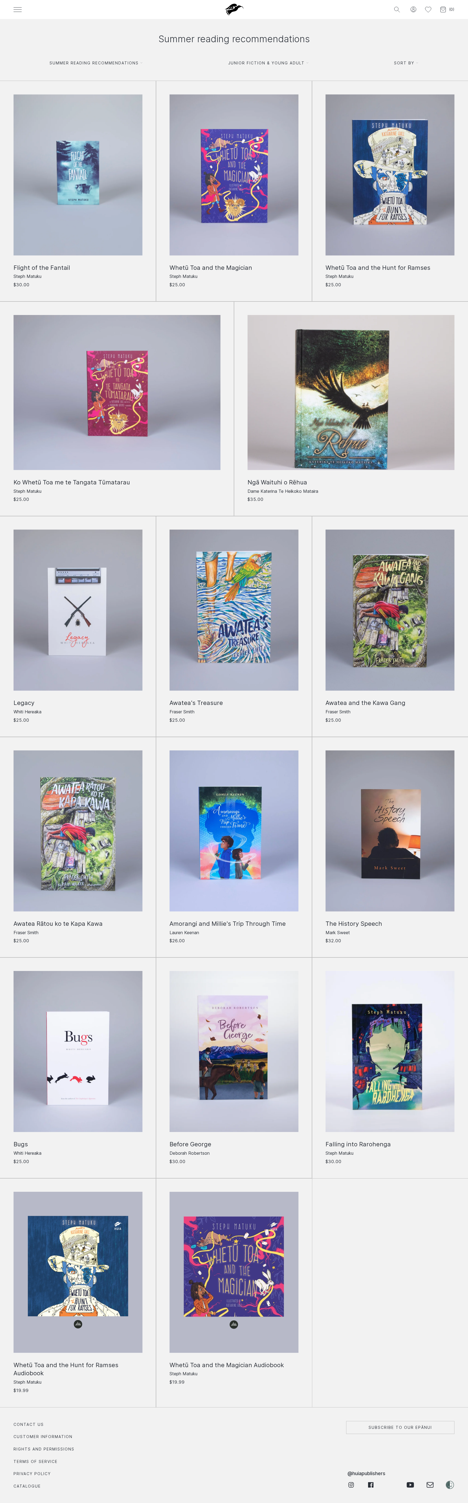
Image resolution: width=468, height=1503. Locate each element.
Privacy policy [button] (32, 1473)
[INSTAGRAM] (351, 1484)
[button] (413, 9)
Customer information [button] (43, 1436)
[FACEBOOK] (370, 1484)
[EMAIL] (430, 1484)
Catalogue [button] (27, 1486)
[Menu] (18, 9)
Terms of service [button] (36, 1461)
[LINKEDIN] (390, 1484)
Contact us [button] (29, 1424)
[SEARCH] (397, 9)
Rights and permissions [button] (44, 1449)
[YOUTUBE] (410, 1484)
